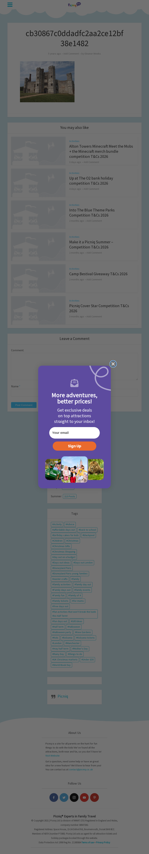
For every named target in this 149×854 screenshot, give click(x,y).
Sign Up (74, 446)
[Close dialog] (113, 364)
